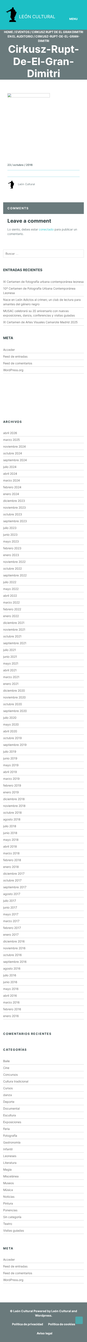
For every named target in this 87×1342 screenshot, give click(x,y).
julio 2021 (9, 650)
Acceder (9, 349)
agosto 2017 (11, 894)
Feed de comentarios (17, 363)
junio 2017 (10, 907)
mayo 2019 (11, 765)
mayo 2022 (11, 589)
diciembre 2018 (14, 799)
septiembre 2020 (15, 711)
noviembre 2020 (14, 697)
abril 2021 (10, 670)
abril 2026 (10, 433)
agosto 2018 (11, 819)
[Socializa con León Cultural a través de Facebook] (74, 4)
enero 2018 (11, 867)
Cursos (8, 1088)
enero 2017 (11, 934)
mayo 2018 (11, 839)
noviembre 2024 (14, 446)
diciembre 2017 (13, 873)
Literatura (9, 1162)
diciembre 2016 (14, 941)
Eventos (22, 32)
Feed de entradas (15, 356)
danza (7, 1095)
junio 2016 (10, 982)
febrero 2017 (12, 928)
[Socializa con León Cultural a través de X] (62, 4)
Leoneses (9, 1156)
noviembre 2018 (14, 806)
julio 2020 (9, 717)
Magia (7, 1169)
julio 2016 (9, 975)
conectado (46, 229)
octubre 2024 (12, 453)
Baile (6, 1061)
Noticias (8, 1196)
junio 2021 (10, 656)
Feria (6, 1129)
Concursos (10, 1074)
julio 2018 (9, 826)
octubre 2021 (12, 636)
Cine (6, 1068)
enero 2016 (11, 1016)
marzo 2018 (11, 853)
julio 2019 (9, 751)
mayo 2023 (11, 541)
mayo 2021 (10, 663)
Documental (11, 1108)
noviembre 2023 (14, 507)
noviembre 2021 (14, 629)
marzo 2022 (11, 602)
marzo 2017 (11, 921)
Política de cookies (61, 1324)
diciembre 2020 (14, 690)
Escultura (9, 1115)
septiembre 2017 (14, 887)
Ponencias (10, 1210)
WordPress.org (13, 370)
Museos (8, 1183)
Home (8, 32)
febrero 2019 (12, 785)
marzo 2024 (11, 480)
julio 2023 (9, 528)
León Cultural (23, 1311)
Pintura (8, 1203)
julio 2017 (9, 900)
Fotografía (10, 1135)
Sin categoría (12, 1217)
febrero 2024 (12, 487)
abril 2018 (10, 846)
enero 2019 (11, 792)
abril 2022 (10, 595)
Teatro (7, 1223)
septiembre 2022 (15, 575)
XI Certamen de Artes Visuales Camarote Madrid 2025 (40, 322)
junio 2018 (10, 833)
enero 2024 (11, 494)
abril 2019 (10, 772)
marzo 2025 (11, 439)
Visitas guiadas (13, 1230)
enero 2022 (11, 616)
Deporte (8, 1101)
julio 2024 (9, 467)
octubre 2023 (12, 514)
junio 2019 (10, 758)
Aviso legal (44, 1333)
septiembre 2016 (15, 961)
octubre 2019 (12, 738)
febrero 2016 (12, 1009)
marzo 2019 (11, 778)
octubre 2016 (12, 955)
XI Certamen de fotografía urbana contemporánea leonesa (43, 281)
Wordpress (43, 1315)
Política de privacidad (27, 1324)
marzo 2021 (11, 677)
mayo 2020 (11, 724)
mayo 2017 (10, 914)
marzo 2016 (11, 1002)
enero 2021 (11, 684)
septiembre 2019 (15, 745)
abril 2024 (10, 473)
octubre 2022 (12, 568)
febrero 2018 (12, 860)
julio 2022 (9, 582)
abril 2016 (10, 995)
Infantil (7, 1149)
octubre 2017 (12, 880)
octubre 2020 (12, 704)
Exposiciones (12, 1122)
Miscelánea (11, 1176)
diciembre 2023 (14, 500)
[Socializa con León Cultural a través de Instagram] (50, 4)
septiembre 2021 (14, 643)
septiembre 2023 (15, 521)
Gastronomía (11, 1142)
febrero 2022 (12, 609)
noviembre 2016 (14, 948)
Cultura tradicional (15, 1081)
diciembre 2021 (13, 623)
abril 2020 (10, 731)
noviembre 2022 (14, 561)
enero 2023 (11, 555)
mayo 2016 (11, 989)
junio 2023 (10, 534)
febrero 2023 (12, 548)
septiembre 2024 (15, 460)
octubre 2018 (12, 812)
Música (8, 1190)
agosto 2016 (11, 968)
